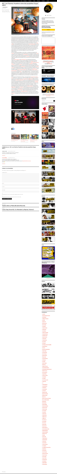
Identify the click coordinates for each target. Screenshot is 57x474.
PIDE (20, 71)
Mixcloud (50, 63)
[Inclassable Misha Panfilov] (51, 122)
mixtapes (48, 62)
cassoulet (27, 56)
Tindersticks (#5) (23, 59)
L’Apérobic (12, 90)
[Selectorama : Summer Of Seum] (51, 108)
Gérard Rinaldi (20, 89)
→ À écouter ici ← (48, 278)
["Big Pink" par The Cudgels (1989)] (51, 115)
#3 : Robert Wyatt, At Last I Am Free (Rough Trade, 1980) (24, 140)
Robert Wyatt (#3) (16, 59)
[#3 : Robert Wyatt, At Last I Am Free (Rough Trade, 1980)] (25, 136)
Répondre (3, 155)
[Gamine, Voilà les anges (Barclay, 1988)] (45, 122)
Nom (3, 183)
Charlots (12, 53)
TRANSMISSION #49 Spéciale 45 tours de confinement (33, 140)
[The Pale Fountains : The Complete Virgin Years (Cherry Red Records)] (51, 135)
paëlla (32, 61)
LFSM (37, 53)
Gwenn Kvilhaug (4, 157)
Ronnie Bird (23, 66)
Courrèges (12, 64)
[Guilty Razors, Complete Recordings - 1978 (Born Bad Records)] (45, 135)
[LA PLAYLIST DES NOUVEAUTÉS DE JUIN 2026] (45, 115)
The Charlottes (25, 54)
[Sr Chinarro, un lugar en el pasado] (51, 128)
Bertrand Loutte (5, 7)
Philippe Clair (13, 87)
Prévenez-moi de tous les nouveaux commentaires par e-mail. (12, 194)
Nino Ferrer (13, 93)
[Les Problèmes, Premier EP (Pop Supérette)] (15, 136)
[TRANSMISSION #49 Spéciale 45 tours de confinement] (34, 136)
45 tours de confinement (5, 9)
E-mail (3, 186)
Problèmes (31, 63)
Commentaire (4, 172)
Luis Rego (34, 68)
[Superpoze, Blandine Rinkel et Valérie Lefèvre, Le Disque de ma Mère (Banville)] (45, 128)
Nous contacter (51, 32)
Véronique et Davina (24, 91)
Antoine (20, 64)
